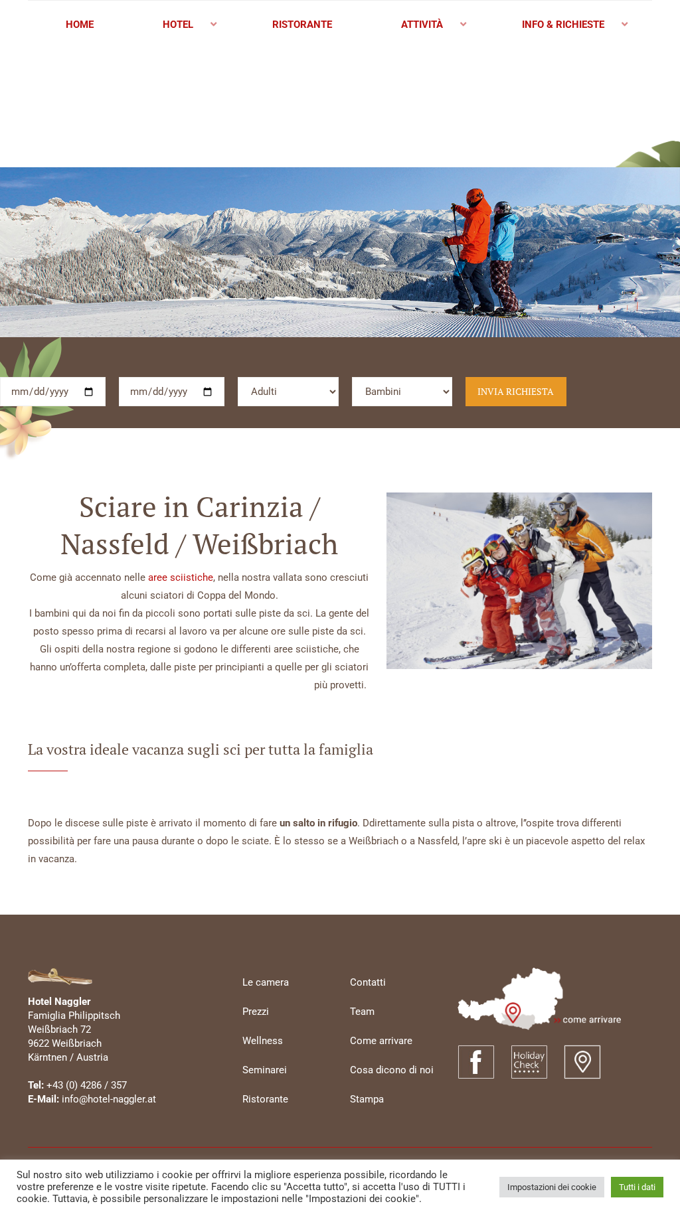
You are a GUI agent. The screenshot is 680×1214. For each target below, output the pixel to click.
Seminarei (264, 1070)
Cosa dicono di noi (392, 1070)
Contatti (368, 982)
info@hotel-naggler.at (109, 1099)
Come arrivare (381, 1041)
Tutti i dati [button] (637, 1187)
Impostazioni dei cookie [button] (551, 1187)
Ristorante (265, 1099)
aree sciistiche (180, 577)
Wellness (262, 1041)
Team (362, 1012)
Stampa (367, 1099)
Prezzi (255, 1012)
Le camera (265, 982)
